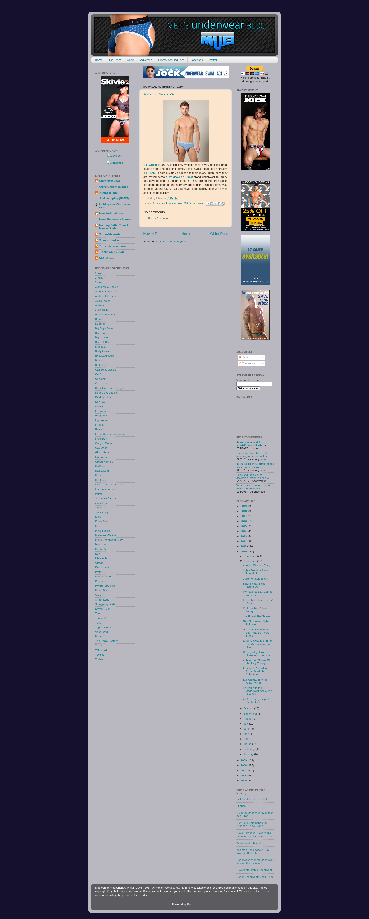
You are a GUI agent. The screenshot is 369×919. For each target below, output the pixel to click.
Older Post (219, 234)
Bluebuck (100, 346)
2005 (244, 780)
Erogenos (101, 415)
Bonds (99, 360)
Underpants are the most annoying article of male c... (253, 455)
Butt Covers (102, 365)
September (251, 713)
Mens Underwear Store (109, 539)
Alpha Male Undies (106, 286)
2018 (244, 511)
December (250, 556)
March (248, 743)
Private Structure (105, 585)
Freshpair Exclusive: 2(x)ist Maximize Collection (255, 671)
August (248, 718)
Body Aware (102, 351)
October (249, 708)
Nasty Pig (101, 549)
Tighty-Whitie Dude (112, 251)
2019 (244, 506)
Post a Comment (158, 218)
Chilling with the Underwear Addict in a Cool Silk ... (258, 690)
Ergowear (101, 411)
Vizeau (99, 645)
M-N (97, 526)
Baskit (98, 319)
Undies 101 (106, 257)
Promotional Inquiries (171, 59)
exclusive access (172, 203)
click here (149, 172)
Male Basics (102, 530)
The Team (115, 59)
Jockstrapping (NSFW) (114, 198)
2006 (244, 775)
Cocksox (100, 378)
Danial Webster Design (109, 388)
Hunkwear (101, 480)
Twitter (213, 59)
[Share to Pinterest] (223, 204)
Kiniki (98, 516)
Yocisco (99, 654)
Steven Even (103, 608)
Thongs (241, 806)
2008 (244, 765)
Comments (248, 363)
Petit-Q (99, 572)
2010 (244, 551)
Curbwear (101, 383)
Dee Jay (100, 402)
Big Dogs (100, 333)
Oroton (99, 562)
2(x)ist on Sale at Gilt (159, 94)
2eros (98, 273)
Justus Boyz (102, 512)
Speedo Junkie (109, 240)
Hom (98, 475)
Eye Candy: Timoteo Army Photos (255, 681)
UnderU (100, 636)
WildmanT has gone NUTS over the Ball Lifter (252, 851)
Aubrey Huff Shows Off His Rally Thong (257, 662)
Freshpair (101, 438)
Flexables (101, 429)
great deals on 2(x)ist (179, 176)
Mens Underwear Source (115, 219)
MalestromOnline (105, 535)
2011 (244, 546)
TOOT (99, 622)
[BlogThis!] (212, 204)
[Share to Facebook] (219, 204)
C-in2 (98, 374)
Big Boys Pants (104, 328)
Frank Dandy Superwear (110, 434)
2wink (98, 282)
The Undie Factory (106, 640)
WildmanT (101, 650)
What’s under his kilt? (249, 843)
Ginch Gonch (103, 452)
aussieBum (102, 310)
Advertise (146, 59)
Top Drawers (103, 627)
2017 (244, 516)
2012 (244, 541)
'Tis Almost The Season (257, 616)
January (249, 754)
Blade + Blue (103, 342)
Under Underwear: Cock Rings (254, 876)
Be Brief (100, 323)
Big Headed (102, 337)
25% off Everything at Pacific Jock (256, 701)
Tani (97, 613)
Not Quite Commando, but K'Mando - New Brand (256, 632)
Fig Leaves (102, 420)
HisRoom (100, 466)
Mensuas (100, 544)
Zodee (99, 659)
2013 (244, 536)
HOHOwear (102, 470)
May (247, 733)
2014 (244, 531)
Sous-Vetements (110, 234)
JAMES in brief (108, 192)
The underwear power (113, 246)
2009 (244, 760)
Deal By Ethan (103, 397)
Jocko (98, 507)
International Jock (106, 489)
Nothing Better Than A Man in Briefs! (113, 227)
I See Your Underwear (108, 484)
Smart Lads (102, 599)
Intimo (99, 493)
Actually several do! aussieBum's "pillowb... (250, 444)
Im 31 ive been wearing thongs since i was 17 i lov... (255, 465)
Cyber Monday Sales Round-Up (255, 572)
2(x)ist (156, 203)
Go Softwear (102, 457)
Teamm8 (100, 618)
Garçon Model (103, 443)
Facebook (196, 59)
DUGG (99, 406)
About (130, 59)
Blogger (191, 904)
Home (99, 59)
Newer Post (152, 234)
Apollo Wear (102, 300)
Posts (244, 357)
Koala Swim (102, 521)
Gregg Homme (104, 461)
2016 (244, 521)
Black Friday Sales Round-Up (254, 585)
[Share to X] (215, 204)
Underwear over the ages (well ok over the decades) (255, 861)
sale (200, 203)
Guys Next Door (109, 180)
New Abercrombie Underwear (254, 869)
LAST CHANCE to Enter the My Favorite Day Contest (257, 643)
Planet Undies (103, 576)
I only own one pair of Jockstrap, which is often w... (253, 476)
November (250, 561)
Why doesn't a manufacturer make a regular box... (253, 487)
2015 (244, 526)
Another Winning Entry (256, 565)
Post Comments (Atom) (174, 241)
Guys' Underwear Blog (113, 186)
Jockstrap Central (105, 498)
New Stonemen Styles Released (256, 623)
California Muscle (105, 369)
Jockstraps (101, 503)
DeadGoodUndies (106, 392)
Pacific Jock (102, 567)
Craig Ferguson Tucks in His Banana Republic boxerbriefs (254, 834)
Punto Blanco (103, 590)
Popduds (100, 581)
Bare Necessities (105, 314)
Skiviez (99, 595)
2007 (244, 770)
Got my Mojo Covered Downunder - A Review (258, 654)
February (250, 749)
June (247, 728)
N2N (98, 553)
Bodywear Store (105, 355)
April (247, 738)
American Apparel (106, 291)
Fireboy (99, 424)
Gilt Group (150, 164)
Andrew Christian (105, 296)
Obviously (101, 558)
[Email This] (208, 204)
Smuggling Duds (105, 604)
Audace (99, 305)
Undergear (101, 631)
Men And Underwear (112, 213)
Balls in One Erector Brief (251, 799)
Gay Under (101, 447)
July (246, 723)
